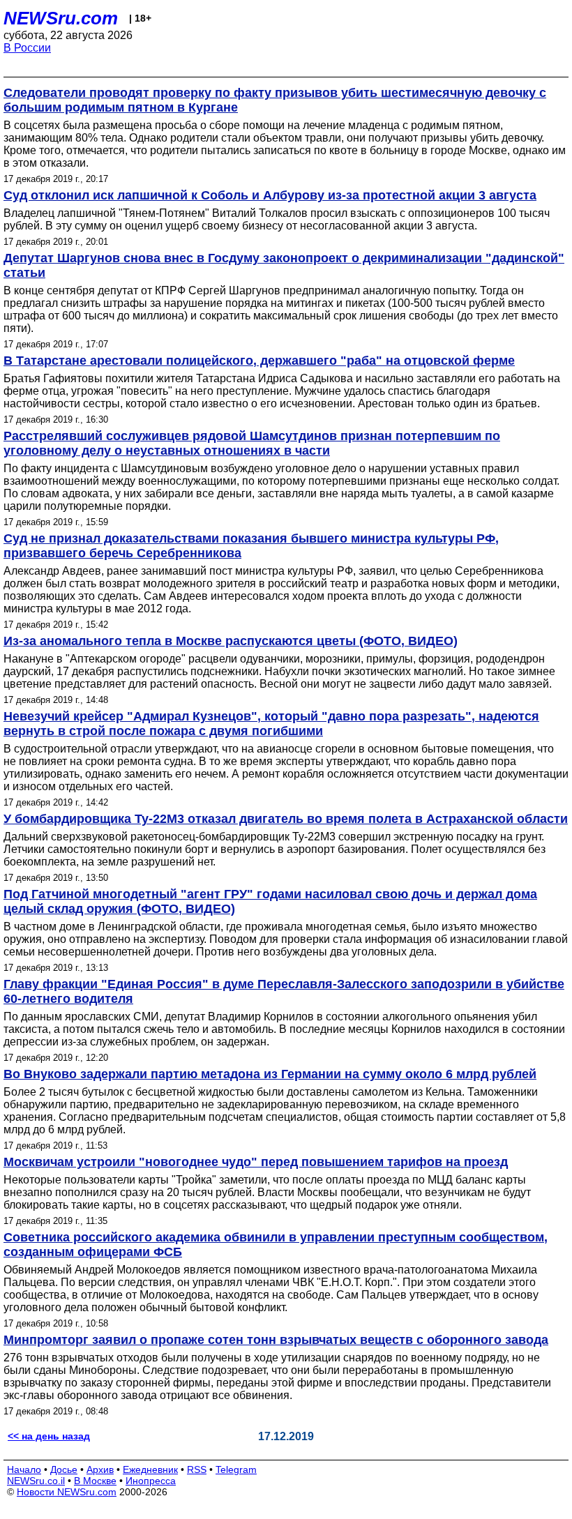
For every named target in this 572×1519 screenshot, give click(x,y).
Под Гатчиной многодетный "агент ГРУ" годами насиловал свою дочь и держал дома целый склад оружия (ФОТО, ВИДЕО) (270, 901)
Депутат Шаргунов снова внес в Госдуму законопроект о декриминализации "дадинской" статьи (283, 265)
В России (27, 48)
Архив (100, 1469)
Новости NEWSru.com (66, 1491)
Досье (63, 1469)
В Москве (95, 1480)
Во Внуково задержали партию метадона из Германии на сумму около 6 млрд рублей (269, 1074)
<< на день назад (49, 1436)
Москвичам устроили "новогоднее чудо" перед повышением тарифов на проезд (255, 1162)
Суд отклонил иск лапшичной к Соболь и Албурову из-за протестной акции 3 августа (269, 195)
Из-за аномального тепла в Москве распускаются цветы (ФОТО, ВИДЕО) (230, 641)
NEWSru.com (60, 18)
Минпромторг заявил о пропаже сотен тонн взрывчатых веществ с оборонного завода (275, 1340)
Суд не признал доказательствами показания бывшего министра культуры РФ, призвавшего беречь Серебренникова (251, 545)
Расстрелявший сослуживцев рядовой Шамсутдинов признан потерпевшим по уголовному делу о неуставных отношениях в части (251, 443)
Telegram (236, 1469)
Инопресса (151, 1480)
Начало (24, 1469)
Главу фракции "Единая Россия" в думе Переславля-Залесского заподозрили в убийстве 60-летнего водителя (283, 991)
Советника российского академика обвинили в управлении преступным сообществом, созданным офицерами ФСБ (275, 1244)
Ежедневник (150, 1469)
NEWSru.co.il (36, 1480)
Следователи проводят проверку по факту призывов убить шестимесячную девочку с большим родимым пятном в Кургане (274, 100)
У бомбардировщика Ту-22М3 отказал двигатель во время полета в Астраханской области (285, 819)
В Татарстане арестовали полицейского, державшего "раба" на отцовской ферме (259, 361)
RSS (196, 1469)
